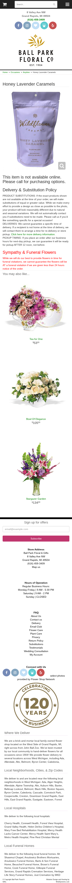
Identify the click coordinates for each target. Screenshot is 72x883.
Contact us (36, 619)
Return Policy (36, 640)
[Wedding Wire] (44, 25)
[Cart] (5, 5)
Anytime (26, 72)
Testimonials (36, 647)
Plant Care (36, 633)
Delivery (36, 623)
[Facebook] (18, 25)
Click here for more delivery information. (33, 234)
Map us (36, 567)
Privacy (36, 637)
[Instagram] (27, 25)
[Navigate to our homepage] (36, 49)
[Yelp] (53, 25)
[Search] (54, 4)
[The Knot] (35, 25)
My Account (36, 654)
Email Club (36, 626)
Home (5, 72)
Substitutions (36, 644)
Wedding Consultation (36, 651)
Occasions (15, 72)
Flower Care (36, 630)
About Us (36, 616)
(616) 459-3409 (36, 19)
